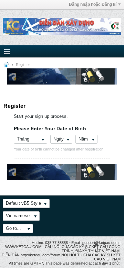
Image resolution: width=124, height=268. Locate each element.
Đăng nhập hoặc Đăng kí (92, 4)
